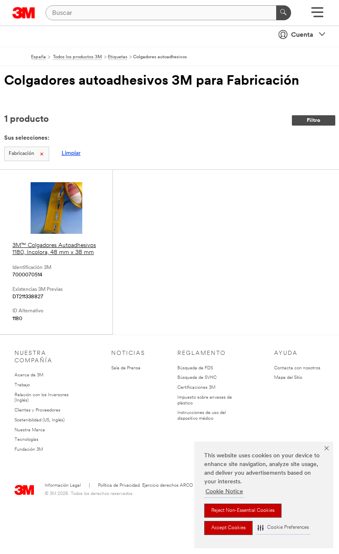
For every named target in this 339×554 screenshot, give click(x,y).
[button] (283, 528)
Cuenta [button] (302, 35)
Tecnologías (26, 439)
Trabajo (22, 385)
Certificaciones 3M (196, 387)
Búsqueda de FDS (195, 368)
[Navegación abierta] (317, 15)
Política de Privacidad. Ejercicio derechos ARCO (145, 485)
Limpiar (71, 153)
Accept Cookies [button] (228, 527)
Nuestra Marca (29, 430)
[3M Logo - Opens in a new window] (23, 13)
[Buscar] (283, 12)
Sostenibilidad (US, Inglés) (39, 420)
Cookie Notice (224, 492)
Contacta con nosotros (297, 368)
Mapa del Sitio (288, 378)
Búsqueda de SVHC (197, 378)
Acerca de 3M (28, 375)
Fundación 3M (28, 449)
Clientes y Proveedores (37, 410)
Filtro (313, 120)
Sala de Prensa (126, 368)
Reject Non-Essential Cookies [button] (243, 510)
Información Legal (63, 485)
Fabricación (21, 153)
